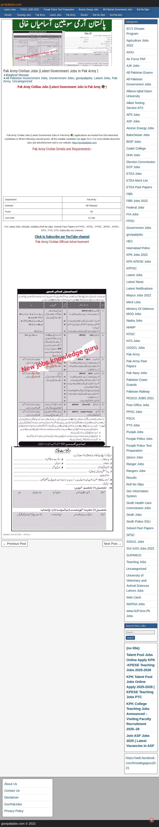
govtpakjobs (84, 78)
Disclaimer (11, 797)
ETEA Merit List (137, 180)
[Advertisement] (62, 111)
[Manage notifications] (151, 820)
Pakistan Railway (138, 391)
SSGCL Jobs (135, 541)
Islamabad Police (138, 248)
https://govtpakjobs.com (84, 142)
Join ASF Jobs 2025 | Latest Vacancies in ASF (140, 741)
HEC (129, 241)
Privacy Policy (13, 811)
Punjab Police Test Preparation (59, 9)
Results (8, 14)
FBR (129, 194)
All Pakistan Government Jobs (117, 9)
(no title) (132, 648)
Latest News (134, 282)
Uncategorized (22, 81)
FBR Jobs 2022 (137, 200)
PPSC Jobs (134, 412)
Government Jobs (61, 78)
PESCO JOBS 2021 (140, 398)
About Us (10, 784)
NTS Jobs (133, 341)
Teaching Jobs (24, 14)
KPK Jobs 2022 (137, 254)
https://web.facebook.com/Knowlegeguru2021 (141, 763)
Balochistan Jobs (138, 135)
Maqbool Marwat (17, 75)
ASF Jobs (133, 121)
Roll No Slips (143, 9)
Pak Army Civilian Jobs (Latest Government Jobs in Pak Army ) (50, 71)
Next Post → (112, 543)
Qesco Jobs (134, 457)
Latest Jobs (10, 9)
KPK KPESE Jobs (138, 261)
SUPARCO (133, 555)
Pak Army (40, 14)
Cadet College (136, 148)
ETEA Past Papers (139, 187)
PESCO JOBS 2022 (29, 9)
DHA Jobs (133, 155)
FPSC (130, 221)
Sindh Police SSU (138, 521)
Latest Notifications (139, 288)
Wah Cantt (133, 597)
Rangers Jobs (135, 471)
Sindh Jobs (134, 514)
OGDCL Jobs (135, 347)
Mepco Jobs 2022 (138, 295)
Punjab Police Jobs (139, 438)
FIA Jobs (132, 214)
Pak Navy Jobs (136, 373)
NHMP (130, 327)
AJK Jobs (132, 65)
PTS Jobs (133, 425)
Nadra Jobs (134, 320)
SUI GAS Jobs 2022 (140, 548)
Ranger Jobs (135, 464)
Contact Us (12, 790)
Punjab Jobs (134, 432)
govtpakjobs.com (11, 4)
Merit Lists (133, 302)
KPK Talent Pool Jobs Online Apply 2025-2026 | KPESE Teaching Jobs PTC (140, 687)
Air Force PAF (136, 59)
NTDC (130, 334)
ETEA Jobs (134, 173)
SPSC (130, 535)
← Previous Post (14, 543)
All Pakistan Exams (139, 72)
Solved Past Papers (140, 528)
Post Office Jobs (137, 405)
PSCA (130, 418)
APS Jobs (133, 114)
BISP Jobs (133, 141)
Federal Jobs (135, 207)
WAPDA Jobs (135, 604)
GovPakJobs (116, 14)
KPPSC (131, 268)
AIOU (130, 52)
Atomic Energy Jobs (88, 9)
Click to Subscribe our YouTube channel (62, 237)
